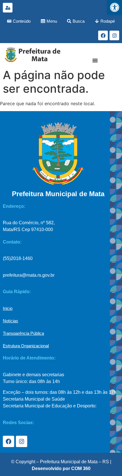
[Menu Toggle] (95, 60)
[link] (114, 7)
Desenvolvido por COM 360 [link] (61, 468)
